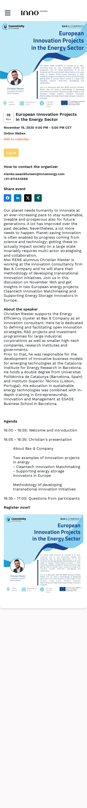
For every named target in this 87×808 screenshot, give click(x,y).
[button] (16, 139)
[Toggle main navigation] (7, 13)
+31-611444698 (16, 179)
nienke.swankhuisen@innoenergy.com (34, 174)
